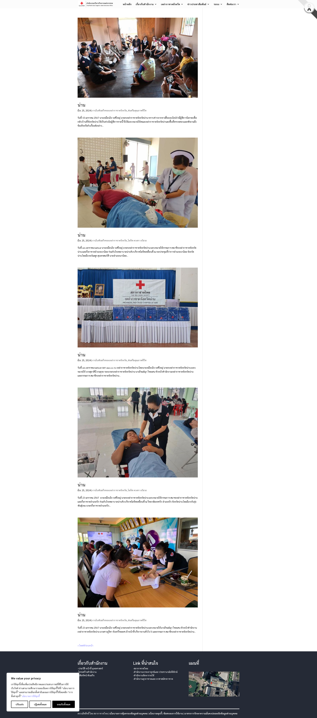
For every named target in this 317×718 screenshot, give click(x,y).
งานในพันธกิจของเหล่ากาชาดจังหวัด (109, 110)
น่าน (81, 105)
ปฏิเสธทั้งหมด (40, 704)
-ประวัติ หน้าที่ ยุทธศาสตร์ (90, 668)
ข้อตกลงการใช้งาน (173, 713)
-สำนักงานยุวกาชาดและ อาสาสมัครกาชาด (153, 678)
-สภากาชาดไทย (140, 668)
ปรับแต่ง (20, 704)
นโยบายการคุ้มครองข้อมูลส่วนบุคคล (128, 713)
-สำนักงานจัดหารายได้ (143, 675)
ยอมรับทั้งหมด (63, 704)
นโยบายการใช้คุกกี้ (31, 696)
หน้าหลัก (127, 4)
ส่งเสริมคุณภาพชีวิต (137, 110)
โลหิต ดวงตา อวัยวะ (137, 240)
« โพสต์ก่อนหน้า (85, 645)
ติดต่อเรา (231, 4)
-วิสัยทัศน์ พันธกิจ (86, 675)
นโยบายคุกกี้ (155, 713)
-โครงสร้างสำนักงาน (87, 671)
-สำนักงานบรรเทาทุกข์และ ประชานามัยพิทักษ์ (155, 671)
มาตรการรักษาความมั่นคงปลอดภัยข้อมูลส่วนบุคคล (210, 713)
